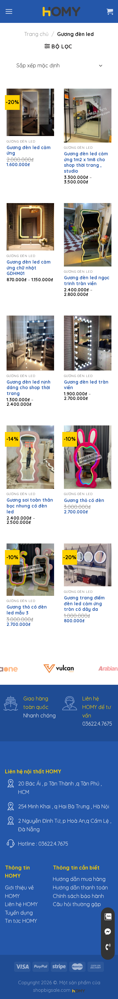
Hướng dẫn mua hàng (79, 879)
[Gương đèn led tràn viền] (87, 343)
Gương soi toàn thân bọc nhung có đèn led (30, 505)
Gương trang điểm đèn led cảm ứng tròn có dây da (84, 603)
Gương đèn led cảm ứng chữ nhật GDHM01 (28, 267)
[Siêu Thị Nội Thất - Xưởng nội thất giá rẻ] (61, 11)
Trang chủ (36, 34)
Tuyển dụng (19, 912)
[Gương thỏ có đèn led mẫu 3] (30, 569)
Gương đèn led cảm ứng (28, 150)
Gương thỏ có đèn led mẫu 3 (27, 609)
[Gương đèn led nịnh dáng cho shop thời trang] (30, 343)
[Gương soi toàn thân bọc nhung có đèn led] (30, 457)
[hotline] (108, 947)
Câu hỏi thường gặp (77, 904)
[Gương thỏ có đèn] (87, 457)
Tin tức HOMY (21, 921)
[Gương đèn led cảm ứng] (30, 112)
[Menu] (9, 11)
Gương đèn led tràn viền (86, 384)
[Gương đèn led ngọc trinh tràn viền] (87, 235)
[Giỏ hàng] (110, 11)
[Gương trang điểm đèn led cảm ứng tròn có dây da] (87, 564)
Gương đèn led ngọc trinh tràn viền (86, 280)
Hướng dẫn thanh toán (80, 887)
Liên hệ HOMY (21, 904)
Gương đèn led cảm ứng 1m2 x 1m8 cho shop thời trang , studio (86, 162)
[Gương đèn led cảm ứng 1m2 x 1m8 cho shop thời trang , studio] (87, 116)
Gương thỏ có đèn (84, 500)
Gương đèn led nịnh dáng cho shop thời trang (28, 387)
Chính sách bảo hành (78, 896)
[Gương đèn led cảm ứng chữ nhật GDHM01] (30, 226)
